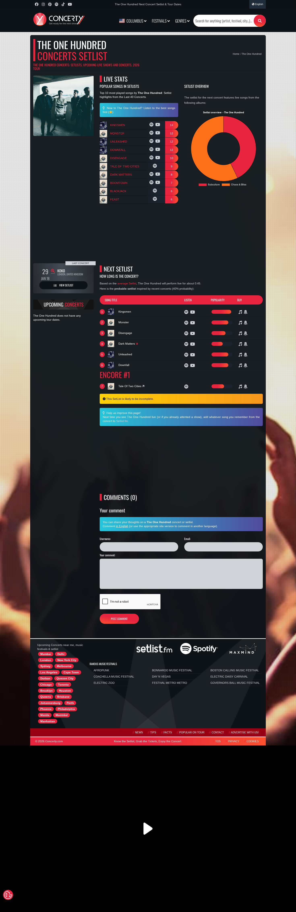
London (45, 660)
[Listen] (151, 125)
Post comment (119, 619)
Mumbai (45, 654)
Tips (153, 732)
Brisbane (63, 696)
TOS (218, 741)
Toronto (63, 684)
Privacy (233, 741)
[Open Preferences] (8, 895)
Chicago (46, 684)
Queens (45, 696)
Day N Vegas (161, 676)
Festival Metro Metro (169, 682)
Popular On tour (191, 732)
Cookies (253, 741)
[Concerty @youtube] (70, 4)
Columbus (135, 21)
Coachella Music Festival (114, 676)
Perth (70, 703)
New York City (66, 660)
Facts (168, 732)
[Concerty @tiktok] (63, 4)
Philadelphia (66, 709)
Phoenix (46, 709)
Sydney (45, 666)
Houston (65, 690)
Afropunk (101, 670)
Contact (218, 732)
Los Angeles (48, 672)
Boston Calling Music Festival (234, 670)
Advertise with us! (245, 732)
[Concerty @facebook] (36, 4)
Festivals (159, 21)
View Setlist (66, 285)
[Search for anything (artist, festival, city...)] (260, 21)
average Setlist (126, 283)
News (139, 732)
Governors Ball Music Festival (235, 682)
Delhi (60, 654)
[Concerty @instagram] (43, 4)
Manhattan (47, 721)
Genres (181, 21)
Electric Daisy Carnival (229, 676)
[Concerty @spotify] (56, 4)
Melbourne (64, 666)
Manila (44, 715)
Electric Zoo (104, 682)
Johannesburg (50, 703)
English (258, 4)
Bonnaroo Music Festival (172, 670)
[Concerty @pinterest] (50, 4)
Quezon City (65, 678)
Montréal (62, 715)
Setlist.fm (122, 421)
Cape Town (71, 672)
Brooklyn (46, 690)
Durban (45, 678)
